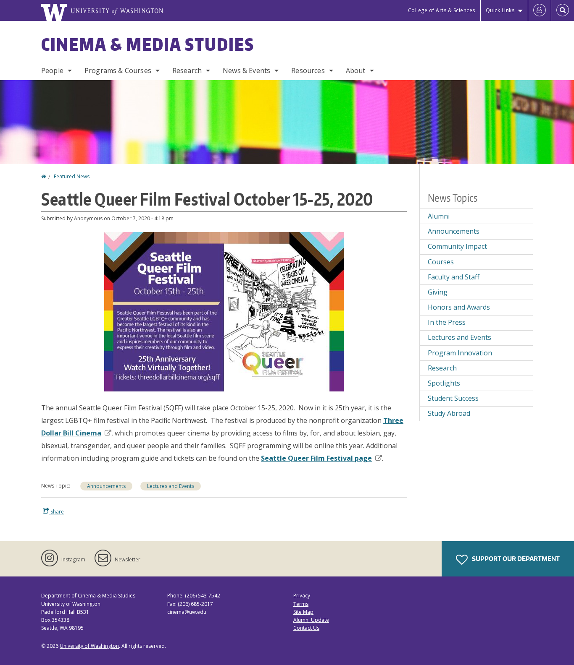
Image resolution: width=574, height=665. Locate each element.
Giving (438, 292)
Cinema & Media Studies (147, 44)
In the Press (447, 322)
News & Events (246, 70)
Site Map (303, 611)
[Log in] (539, 10)
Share (56, 511)
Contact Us (306, 627)
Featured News (72, 176)
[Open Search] (562, 10)
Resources (307, 70)
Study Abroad (449, 413)
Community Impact (457, 246)
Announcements (106, 486)
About (356, 70)
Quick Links (500, 10)
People (52, 70)
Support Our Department (515, 558)
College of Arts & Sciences (441, 10)
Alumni (439, 216)
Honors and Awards (459, 307)
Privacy (301, 595)
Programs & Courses (117, 70)
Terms (300, 604)
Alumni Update (311, 619)
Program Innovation (460, 352)
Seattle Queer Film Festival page (316, 458)
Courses (441, 261)
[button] (224, 311)
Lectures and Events (170, 486)
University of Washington (89, 645)
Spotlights (444, 383)
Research (187, 70)
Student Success (453, 398)
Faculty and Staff (453, 277)
